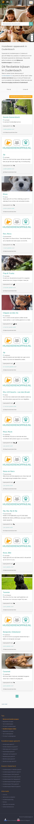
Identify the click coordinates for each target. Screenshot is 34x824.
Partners (5, 802)
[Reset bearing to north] (32, 40)
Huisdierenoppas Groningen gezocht (12, 776)
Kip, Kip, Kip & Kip (10, 511)
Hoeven (6, 197)
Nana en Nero (9, 471)
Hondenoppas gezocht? (8, 744)
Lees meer (4, 704)
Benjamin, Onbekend (11, 632)
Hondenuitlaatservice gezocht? (10, 746)
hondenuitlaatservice (7, 75)
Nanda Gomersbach (11, 117)
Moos (5, 194)
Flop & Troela (8, 273)
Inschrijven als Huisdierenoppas (20, 96)
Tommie (6, 592)
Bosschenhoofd (7, 236)
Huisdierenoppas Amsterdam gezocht (12, 769)
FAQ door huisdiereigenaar (9, 736)
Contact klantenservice (8, 806)
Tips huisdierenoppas (8, 724)
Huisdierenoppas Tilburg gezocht (11, 784)
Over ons (5, 794)
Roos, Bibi (7, 553)
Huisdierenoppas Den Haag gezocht (11, 779)
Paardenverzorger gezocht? (9, 761)
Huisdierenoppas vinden (9, 728)
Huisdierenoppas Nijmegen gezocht (11, 781)
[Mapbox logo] (4, 41)
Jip (4, 155)
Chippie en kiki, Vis (10, 313)
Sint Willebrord (7, 595)
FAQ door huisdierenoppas (9, 726)
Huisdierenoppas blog (8, 799)
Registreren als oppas (8, 721)
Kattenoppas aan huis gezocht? (10, 749)
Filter (8, 89)
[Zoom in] (32, 35)
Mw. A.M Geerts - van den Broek (16, 392)
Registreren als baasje (8, 731)
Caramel (6, 671)
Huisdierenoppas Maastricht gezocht (11, 786)
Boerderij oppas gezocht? (9, 758)
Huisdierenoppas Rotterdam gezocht (12, 772)
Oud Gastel (6, 120)
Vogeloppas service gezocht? (10, 754)
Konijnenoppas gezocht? (9, 751)
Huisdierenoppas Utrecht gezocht (11, 774)
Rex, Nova (7, 234)
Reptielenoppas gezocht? (9, 756)
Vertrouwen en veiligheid (9, 797)
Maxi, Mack (7, 432)
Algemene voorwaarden (9, 804)
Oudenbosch (7, 315)
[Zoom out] (32, 37)
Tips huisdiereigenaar (8, 733)
